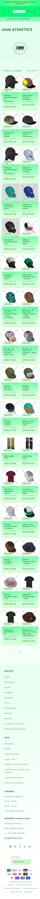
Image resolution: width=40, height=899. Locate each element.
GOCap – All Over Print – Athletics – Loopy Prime (9, 352)
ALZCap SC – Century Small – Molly (29, 491)
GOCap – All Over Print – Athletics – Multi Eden (29, 352)
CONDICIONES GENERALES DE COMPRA (16, 771)
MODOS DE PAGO (11, 754)
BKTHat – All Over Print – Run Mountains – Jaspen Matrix (29, 633)
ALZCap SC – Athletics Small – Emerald (29, 277)
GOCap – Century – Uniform (8, 423)
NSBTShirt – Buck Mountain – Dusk (29, 597)
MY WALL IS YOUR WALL (14, 724)
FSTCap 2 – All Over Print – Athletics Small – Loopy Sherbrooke (10, 314)
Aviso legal (28, 892)
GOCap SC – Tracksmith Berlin (9, 207)
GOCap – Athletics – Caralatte (8, 562)
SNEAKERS (8, 698)
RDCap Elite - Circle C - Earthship (28, 97)
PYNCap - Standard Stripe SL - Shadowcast (10, 98)
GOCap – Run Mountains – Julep (28, 423)
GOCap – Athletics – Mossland (8, 388)
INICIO (7, 677)
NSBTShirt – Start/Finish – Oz (9, 632)
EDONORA (17, 882)
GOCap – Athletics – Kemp (27, 242)
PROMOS (8, 713)
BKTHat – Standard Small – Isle (10, 597)
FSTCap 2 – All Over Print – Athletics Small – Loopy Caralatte (29, 314)
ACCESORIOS (10, 708)
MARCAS (8, 718)
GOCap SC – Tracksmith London (27, 207)
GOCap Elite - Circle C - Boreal (9, 135)
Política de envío (16, 892)
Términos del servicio (13, 778)
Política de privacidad (12, 888)
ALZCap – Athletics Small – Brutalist (10, 526)
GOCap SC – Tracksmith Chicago (27, 170)
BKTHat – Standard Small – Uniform (29, 562)
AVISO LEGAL (9, 759)
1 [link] (13, 652)
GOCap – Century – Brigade (27, 388)
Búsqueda (8, 744)
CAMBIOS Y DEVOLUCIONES (16, 764)
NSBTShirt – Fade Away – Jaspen (9, 491)
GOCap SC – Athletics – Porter (9, 277)
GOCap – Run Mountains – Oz (29, 526)
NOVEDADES (9, 682)
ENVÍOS (7, 749)
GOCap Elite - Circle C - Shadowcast (28, 135)
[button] (4, 11)
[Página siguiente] (26, 652)
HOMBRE (8, 693)
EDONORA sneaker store (15, 729)
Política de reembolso (14, 783)
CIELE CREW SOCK (8, 457)
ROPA (6, 703)
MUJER (7, 687)
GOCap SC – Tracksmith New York (10, 242)
